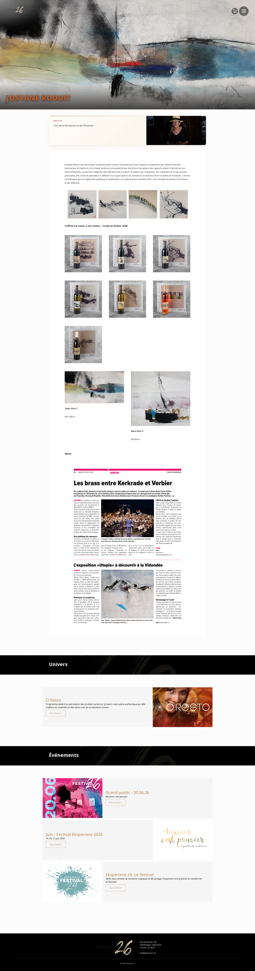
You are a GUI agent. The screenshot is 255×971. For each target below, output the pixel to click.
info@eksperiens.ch (148, 953)
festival (112, 881)
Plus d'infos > (55, 713)
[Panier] (235, 11)
